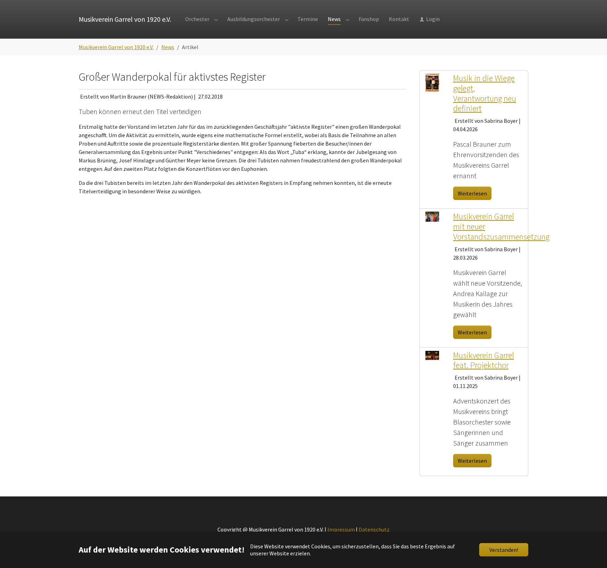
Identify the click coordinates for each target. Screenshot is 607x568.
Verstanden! (503, 549)
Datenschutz (374, 529)
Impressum (341, 529)
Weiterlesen (472, 193)
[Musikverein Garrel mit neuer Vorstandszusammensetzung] (432, 216)
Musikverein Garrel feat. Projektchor (483, 360)
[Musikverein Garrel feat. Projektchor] (432, 354)
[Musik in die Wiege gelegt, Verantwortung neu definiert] (432, 81)
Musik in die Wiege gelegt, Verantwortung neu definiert (484, 93)
